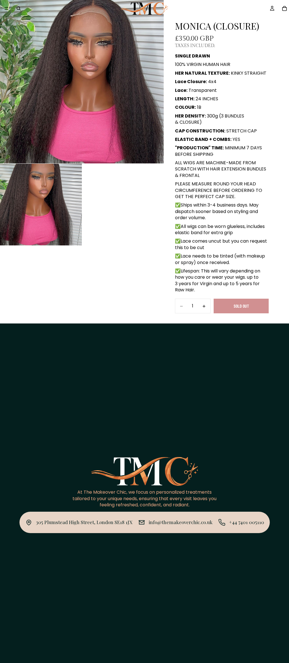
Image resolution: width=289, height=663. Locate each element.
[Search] (18, 8)
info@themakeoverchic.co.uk (181, 522)
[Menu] (6, 8)
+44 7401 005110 (246, 522)
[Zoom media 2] (41, 204)
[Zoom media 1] (82, 81)
